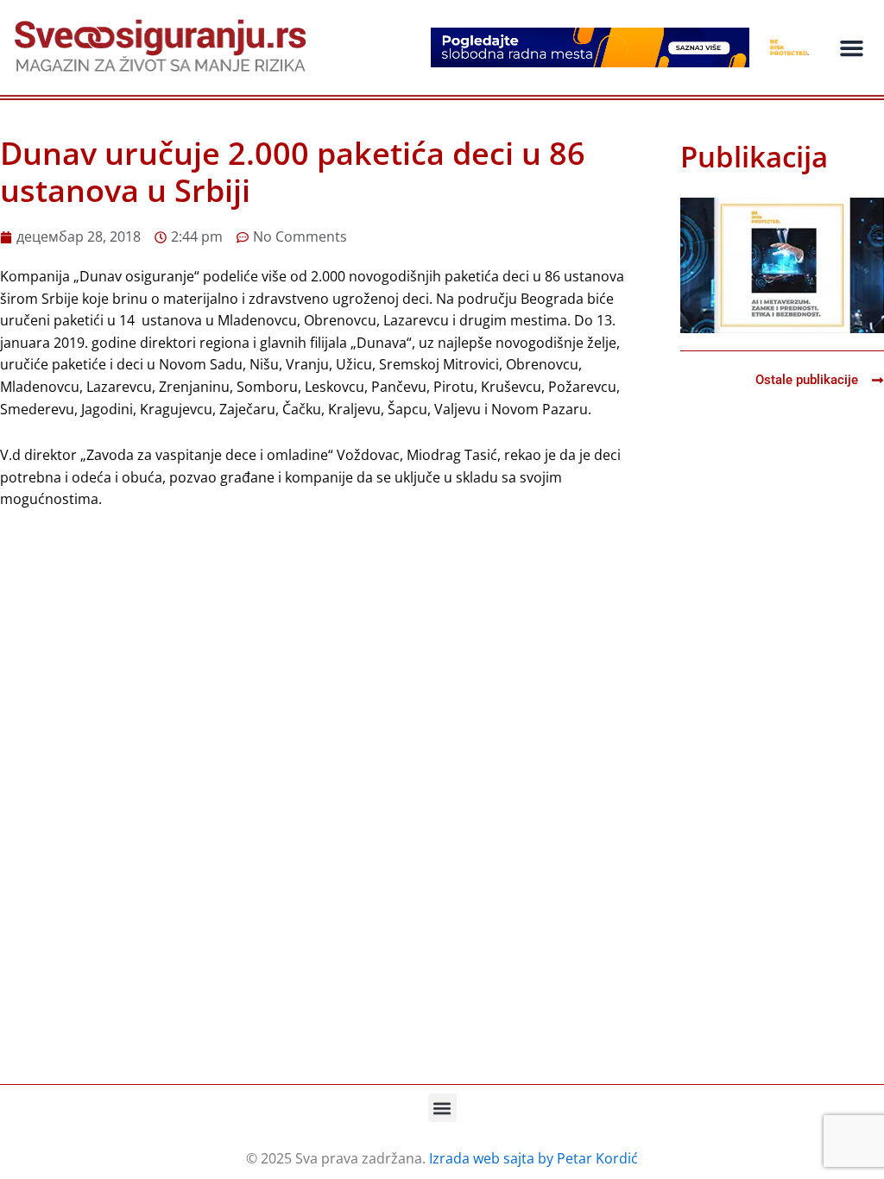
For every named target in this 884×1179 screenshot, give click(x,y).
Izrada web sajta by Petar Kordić (533, 1158)
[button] (851, 47)
